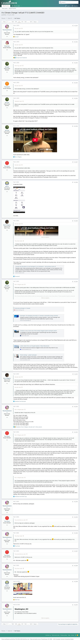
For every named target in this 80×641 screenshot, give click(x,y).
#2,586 (76, 126)
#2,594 (76, 501)
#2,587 (76, 162)
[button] (21, 6)
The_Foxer (7, 166)
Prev (4, 21)
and (21, 57)
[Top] (75, 635)
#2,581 (76, 25)
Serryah (7, 67)
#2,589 (76, 220)
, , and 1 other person (29, 427)
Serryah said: (18, 28)
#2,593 (76, 432)
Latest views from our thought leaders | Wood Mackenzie (34, 346)
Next (35, 21)
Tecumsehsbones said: (20, 520)
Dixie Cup (7, 46)
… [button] (9, 21)
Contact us (48, 635)
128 (13, 21)
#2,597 (76, 551)
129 (16, 21)
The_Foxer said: (18, 241)
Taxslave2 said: (18, 101)
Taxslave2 (7, 87)
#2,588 (76, 182)
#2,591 (76, 374)
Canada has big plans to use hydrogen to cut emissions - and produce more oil (35, 266)
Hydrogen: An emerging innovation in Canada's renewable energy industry (39, 315)
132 (25, 21)
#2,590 (76, 281)
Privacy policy (63, 635)
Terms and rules (56, 635)
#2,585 (76, 98)
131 (22, 21)
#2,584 (76, 82)
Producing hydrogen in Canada (22, 308)
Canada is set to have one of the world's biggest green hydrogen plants (38, 330)
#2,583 (76, 62)
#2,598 (76, 565)
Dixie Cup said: (18, 65)
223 (31, 21)
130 (19, 21)
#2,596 (76, 533)
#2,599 (76, 581)
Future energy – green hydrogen (28, 355)
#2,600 (76, 604)
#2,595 (76, 517)
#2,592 (76, 406)
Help (69, 635)
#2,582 (76, 41)
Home (72, 635)
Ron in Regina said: (19, 284)
